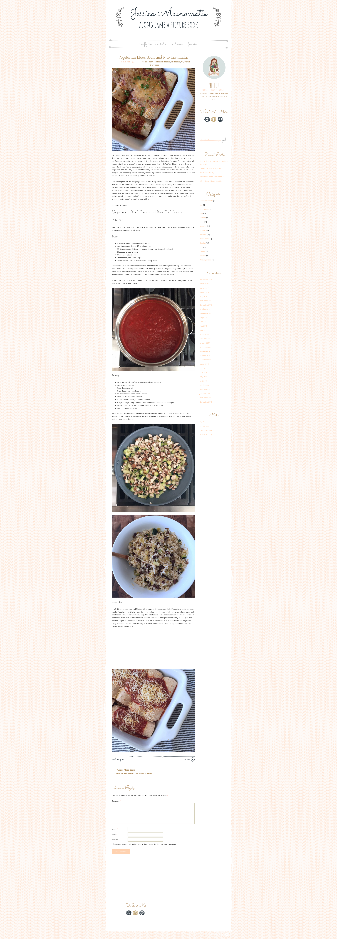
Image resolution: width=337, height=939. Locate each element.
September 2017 (206, 313)
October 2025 (205, 284)
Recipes (120, 759)
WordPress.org (206, 434)
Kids (201, 247)
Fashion (203, 217)
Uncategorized (205, 260)
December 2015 (206, 398)
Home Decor (204, 239)
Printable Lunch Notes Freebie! (212, 177)
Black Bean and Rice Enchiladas (156, 61)
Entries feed (204, 426)
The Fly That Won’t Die (153, 44)
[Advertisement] (153, 649)
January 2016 (205, 393)
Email (114, 834)
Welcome (177, 44)
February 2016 (205, 389)
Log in (202, 421)
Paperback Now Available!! (210, 168)
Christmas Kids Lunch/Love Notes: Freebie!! (134, 773)
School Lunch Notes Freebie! (211, 181)
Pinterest (220, 119)
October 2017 (205, 309)
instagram (207, 119)
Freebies (192, 44)
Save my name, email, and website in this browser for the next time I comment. (145, 844)
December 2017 (206, 301)
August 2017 (204, 317)
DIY (201, 205)
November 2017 (206, 305)
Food (114, 759)
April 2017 (203, 330)
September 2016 (206, 360)
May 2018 (203, 296)
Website (115, 839)
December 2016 (206, 347)
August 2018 (204, 292)
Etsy (213, 125)
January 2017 (205, 343)
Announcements (206, 201)
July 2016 (203, 368)
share (188, 759)
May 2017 (203, 326)
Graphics (203, 230)
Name (115, 829)
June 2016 (203, 372)
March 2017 (204, 334)
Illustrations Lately (207, 172)
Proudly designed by (212, 934)
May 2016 (203, 376)
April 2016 (203, 381)
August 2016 (204, 364)
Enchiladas (175, 61)
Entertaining (204, 209)
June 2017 (203, 322)
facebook (213, 119)
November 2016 (206, 351)
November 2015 (206, 402)
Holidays (203, 234)
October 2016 (205, 355)
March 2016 (204, 385)
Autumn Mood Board (124, 770)
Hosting (203, 243)
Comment (116, 801)
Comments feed (206, 430)
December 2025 (206, 279)
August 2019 (204, 288)
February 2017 (205, 338)
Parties (202, 251)
